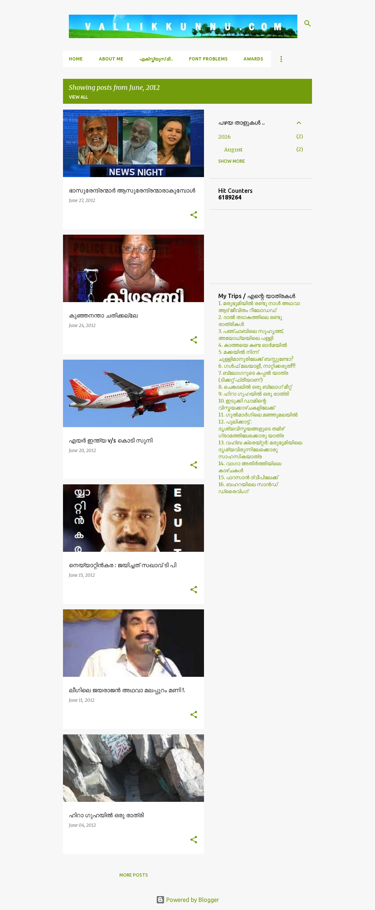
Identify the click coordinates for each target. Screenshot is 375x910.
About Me (111, 58)
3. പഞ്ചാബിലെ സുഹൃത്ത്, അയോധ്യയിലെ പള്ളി (250, 334)
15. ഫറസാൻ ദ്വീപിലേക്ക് (248, 477)
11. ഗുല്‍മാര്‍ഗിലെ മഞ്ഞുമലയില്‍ (258, 414)
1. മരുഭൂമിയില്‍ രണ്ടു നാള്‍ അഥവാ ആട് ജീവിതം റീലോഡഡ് (259, 306)
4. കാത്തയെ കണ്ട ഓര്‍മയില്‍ (252, 345)
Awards (253, 58)
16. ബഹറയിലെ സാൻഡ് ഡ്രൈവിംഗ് (248, 488)
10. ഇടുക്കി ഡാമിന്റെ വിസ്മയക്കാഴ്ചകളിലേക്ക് (246, 404)
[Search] (307, 23)
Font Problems (208, 58)
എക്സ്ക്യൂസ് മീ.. (156, 58)
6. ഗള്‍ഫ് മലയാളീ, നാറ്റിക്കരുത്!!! (257, 366)
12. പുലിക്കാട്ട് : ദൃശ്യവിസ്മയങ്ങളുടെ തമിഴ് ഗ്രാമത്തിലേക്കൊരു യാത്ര (251, 428)
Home (76, 58)
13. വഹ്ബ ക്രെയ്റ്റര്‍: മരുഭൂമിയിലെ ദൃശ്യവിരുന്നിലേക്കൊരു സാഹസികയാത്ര (260, 449)
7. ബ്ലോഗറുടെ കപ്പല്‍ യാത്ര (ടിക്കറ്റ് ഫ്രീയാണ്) (253, 376)
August (233, 149)
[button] (193, 215)
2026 (224, 136)
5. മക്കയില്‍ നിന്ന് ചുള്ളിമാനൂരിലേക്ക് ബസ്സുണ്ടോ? (255, 355)
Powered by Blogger (192, 899)
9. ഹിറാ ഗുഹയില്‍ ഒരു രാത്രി (253, 393)
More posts (133, 875)
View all (78, 97)
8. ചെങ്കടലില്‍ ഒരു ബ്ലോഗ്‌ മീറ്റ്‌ (255, 387)
